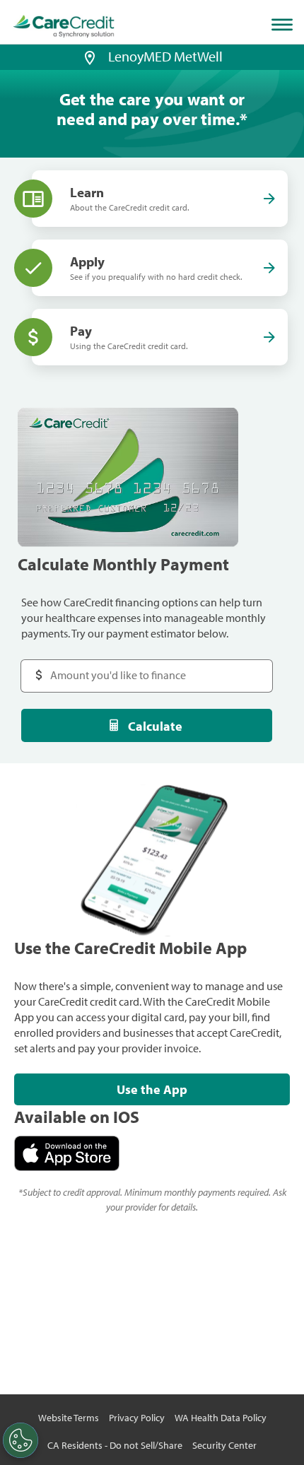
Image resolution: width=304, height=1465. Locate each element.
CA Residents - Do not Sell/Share (114, 1445)
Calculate (155, 726)
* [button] (243, 118)
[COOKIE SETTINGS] (20, 1440)
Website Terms (68, 1417)
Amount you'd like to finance (103, 668)
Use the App (152, 1089)
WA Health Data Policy (221, 1417)
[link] (64, 26)
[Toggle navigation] (285, 24)
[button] (89, 56)
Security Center (224, 1445)
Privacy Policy (137, 1417)
